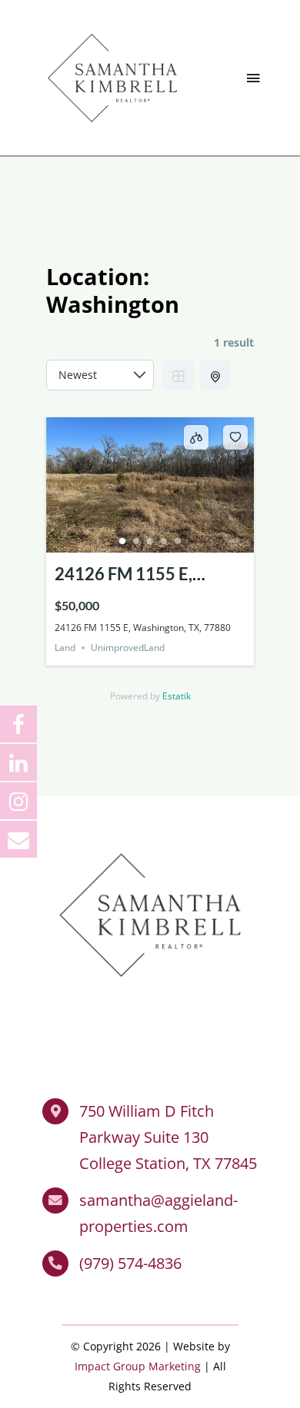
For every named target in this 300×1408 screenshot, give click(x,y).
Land (65, 647)
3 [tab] (150, 541)
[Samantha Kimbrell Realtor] (112, 30)
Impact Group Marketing (138, 1366)
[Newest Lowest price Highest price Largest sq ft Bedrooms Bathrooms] (100, 375)
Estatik (176, 695)
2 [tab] (136, 541)
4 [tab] (164, 541)
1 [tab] (122, 541)
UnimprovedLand (128, 647)
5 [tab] (178, 541)
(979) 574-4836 (130, 1263)
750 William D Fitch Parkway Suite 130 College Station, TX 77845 (168, 1137)
